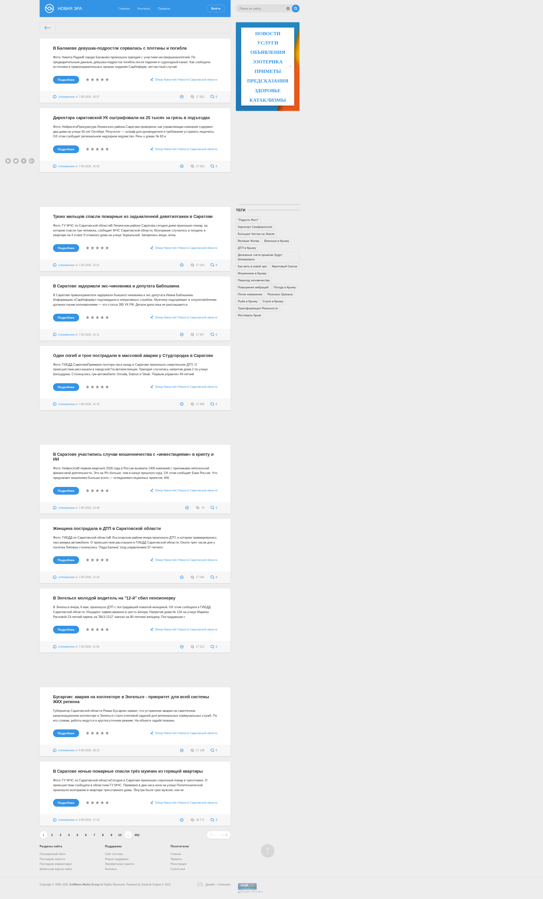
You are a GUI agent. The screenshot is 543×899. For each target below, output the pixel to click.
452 (137, 835)
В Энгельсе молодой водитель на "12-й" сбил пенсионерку (114, 598)
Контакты (143, 8)
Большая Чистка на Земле (256, 234)
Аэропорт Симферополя (255, 227)
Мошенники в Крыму (252, 273)
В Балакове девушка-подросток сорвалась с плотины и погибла (120, 48)
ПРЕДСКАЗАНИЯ (267, 80)
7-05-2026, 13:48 (89, 507)
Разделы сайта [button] (51, 846)
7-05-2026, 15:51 (89, 265)
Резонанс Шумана (280, 294)
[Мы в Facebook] (24, 161)
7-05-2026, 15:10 (89, 404)
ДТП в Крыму (247, 247)
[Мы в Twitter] (16, 161)
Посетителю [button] (180, 846)
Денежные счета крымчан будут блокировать (260, 257)
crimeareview (66, 96)
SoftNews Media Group (84, 884)
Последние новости (52, 859)
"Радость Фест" (248, 220)
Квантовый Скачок (284, 266)
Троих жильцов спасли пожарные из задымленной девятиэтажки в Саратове (133, 216)
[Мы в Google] (31, 161)
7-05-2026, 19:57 (89, 96)
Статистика (178, 869)
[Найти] (295, 8)
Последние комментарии (55, 864)
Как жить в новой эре (252, 266)
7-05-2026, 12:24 (89, 577)
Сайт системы (114, 854)
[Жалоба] (182, 96)
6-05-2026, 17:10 (89, 819)
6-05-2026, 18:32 (89, 750)
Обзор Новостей (165, 79)
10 (120, 835)
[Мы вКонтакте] (8, 161)
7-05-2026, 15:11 (89, 334)
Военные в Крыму (276, 241)
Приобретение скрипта (119, 864)
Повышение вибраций (253, 287)
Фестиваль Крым (249, 315)
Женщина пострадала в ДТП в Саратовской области (107, 528)
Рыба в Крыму (248, 301)
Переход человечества (254, 280)
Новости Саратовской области (197, 79)
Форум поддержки (116, 859)
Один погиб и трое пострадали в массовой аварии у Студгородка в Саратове (133, 355)
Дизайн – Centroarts (218, 884)
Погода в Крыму (285, 287)
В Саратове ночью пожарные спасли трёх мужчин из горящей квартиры (128, 771)
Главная (124, 8)
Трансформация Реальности (258, 308)
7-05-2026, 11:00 (89, 646)
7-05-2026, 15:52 (89, 166)
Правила (164, 8)
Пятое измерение (250, 294)
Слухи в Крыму (273, 301)
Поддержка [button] (113, 846)
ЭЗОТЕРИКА (268, 61)
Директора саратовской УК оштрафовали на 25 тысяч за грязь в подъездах (131, 117)
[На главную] (47, 27)
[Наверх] (267, 851)
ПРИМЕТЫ (268, 71)
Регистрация (178, 864)
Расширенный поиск (53, 854)
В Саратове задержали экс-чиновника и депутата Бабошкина (116, 286)
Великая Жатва (248, 241)
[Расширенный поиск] (288, 8)
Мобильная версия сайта (56, 869)
